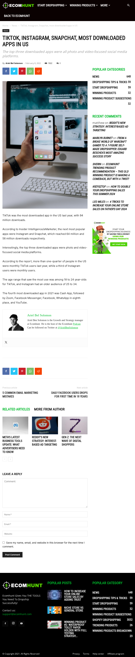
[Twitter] (14, 71)
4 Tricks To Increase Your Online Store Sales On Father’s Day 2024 (110, 205)
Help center (98, 653)
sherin (96, 164)
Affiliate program (115, 653)
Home (5, 25)
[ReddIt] (38, 71)
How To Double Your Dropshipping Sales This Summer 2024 (111, 190)
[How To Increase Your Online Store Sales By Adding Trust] (54, 595)
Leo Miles (98, 201)
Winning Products (82, 5)
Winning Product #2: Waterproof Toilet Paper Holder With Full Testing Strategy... (75, 629)
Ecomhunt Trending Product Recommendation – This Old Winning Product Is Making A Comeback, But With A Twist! (111, 171)
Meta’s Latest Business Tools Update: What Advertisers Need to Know (13, 445)
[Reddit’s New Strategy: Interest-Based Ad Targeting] (45, 425)
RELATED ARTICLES (16, 409)
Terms (86, 653)
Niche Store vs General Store (73, 609)
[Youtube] (21, 623)
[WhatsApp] (30, 71)
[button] (128, 5)
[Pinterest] (22, 71)
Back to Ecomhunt (17, 16)
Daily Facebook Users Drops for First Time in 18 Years (69, 394)
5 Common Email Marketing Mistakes (20, 394)
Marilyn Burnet (102, 138)
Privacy (76, 653)
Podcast (77, 324)
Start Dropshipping (50, 5)
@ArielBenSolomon (68, 327)
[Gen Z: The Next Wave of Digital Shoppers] (75, 425)
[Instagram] (13, 623)
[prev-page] (4, 459)
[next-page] (10, 459)
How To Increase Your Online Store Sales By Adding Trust (75, 595)
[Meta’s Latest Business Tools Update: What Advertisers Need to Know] (15, 425)
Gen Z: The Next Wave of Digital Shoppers (72, 441)
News (14, 25)
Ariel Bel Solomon (14, 63)
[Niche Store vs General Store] (54, 610)
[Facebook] (5, 71)
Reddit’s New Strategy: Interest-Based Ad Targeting (44, 441)
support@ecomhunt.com (17, 614)
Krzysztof (99, 186)
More (104, 5)
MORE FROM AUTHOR (49, 409)
